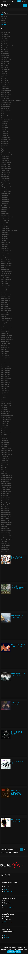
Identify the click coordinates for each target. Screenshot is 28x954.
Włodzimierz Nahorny (6, 538)
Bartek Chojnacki (5, 79)
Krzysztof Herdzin (5, 261)
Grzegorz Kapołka (5, 166)
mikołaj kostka (4, 392)
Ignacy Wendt (4, 182)
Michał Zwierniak (5, 386)
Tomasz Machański (6, 512)
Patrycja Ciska (4, 409)
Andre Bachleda (5, 53)
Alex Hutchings (4, 51)
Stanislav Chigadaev (6, 483)
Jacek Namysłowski (6, 187)
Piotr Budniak (4, 440)
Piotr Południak (5, 444)
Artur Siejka (4, 75)
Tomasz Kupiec (5, 510)
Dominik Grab (4, 141)
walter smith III (4, 526)
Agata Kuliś (4, 44)
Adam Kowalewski (5, 36)
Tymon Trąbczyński (6, 520)
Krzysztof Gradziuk (6, 259)
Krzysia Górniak (5, 257)
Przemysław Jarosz (6, 452)
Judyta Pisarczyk (5, 238)
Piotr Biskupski (4, 438)
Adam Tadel (4, 38)
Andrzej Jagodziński (6, 59)
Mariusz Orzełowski (6, 320)
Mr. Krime (3, 399)
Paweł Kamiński (5, 421)
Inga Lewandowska (6, 184)
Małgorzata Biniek (5, 347)
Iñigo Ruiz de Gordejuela (7, 186)
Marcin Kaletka (4, 304)
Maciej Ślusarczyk (5, 285)
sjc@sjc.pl (6, 937)
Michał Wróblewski (5, 382)
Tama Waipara (4, 501)
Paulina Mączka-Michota (7, 415)
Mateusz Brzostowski (6, 328)
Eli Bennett (3, 147)
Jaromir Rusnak (5, 221)
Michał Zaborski (5, 384)
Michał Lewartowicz (6, 368)
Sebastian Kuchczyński (6, 477)
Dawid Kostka (4, 133)
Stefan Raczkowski (6, 487)
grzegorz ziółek (5, 176)
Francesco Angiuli (5, 152)
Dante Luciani (4, 123)
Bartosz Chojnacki (5, 84)
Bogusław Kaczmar (6, 102)
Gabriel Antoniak (5, 156)
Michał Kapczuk (5, 366)
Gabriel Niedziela (5, 158)
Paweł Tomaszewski (6, 433)
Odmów (18, 951)
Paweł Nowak (4, 427)
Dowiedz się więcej (22, 949)
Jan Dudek (3, 211)
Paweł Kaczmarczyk (6, 419)
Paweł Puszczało (5, 431)
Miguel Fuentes (5, 390)
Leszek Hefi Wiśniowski (6, 271)
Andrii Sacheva (5, 57)
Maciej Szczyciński (5, 287)
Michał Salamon (5, 376)
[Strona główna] (5, 5)
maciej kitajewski (5, 277)
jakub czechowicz (5, 193)
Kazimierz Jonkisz (5, 252)
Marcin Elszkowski (5, 300)
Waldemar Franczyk (6, 524)
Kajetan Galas (4, 244)
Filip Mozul (3, 151)
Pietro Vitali (4, 434)
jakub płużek (4, 205)
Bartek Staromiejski (6, 82)
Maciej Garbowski (5, 275)
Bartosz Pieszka (5, 88)
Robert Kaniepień (5, 464)
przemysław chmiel (6, 448)
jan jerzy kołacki (5, 213)
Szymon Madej (5, 493)
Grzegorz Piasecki (5, 172)
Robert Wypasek (5, 469)
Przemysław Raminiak (6, 454)
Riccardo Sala (4, 460)
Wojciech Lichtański (6, 530)
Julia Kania (3, 240)
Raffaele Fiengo (5, 458)
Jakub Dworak (4, 195)
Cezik (2, 112)
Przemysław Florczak (6, 450)
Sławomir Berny (5, 499)
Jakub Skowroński (5, 207)
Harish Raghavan (5, 178)
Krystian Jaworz (5, 256)
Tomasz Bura (4, 506)
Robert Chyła (4, 462)
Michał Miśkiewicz (5, 372)
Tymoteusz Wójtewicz (6, 522)
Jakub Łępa (4, 209)
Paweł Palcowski (5, 429)
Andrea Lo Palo (5, 55)
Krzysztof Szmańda (6, 265)
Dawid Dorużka (4, 131)
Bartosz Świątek (5, 92)
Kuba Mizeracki (5, 269)
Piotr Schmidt (4, 446)
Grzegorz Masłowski (6, 168)
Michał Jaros (4, 364)
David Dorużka (4, 129)
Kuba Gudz (3, 267)
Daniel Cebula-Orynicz (6, 119)
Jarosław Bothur (5, 222)
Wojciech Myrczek (5, 532)
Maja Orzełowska (5, 292)
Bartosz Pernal (4, 86)
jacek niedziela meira (6, 189)
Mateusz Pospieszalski (6, 335)
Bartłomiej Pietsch (5, 96)
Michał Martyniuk (5, 370)
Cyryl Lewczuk (4, 114)
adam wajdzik (4, 40)
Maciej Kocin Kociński (6, 279)
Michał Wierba (4, 380)
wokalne (3, 20)
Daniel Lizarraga (5, 121)
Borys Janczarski (5, 106)
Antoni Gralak (4, 71)
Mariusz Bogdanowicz (6, 318)
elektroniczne (4, 22)
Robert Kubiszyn (5, 466)
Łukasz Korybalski (5, 545)
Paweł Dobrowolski (5, 417)
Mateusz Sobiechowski (7, 339)
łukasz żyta (4, 551)
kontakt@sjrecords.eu (8, 891)
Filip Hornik (3, 149)
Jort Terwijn (4, 236)
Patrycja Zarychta (5, 411)
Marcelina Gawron (5, 296)
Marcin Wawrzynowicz (6, 310)
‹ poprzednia (11, 849)
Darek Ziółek (4, 125)
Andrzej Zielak (4, 67)
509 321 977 (6, 935)
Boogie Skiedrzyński (6, 104)
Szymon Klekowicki (6, 491)
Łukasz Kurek (4, 547)
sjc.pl (5, 938)
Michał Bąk (4, 349)
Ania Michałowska (5, 69)
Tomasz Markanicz (6, 514)
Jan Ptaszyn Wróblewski (7, 217)
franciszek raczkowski (6, 154)
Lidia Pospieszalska (6, 273)
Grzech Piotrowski (5, 164)
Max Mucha (4, 345)
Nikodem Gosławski (6, 401)
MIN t (2, 394)
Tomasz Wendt (5, 518)
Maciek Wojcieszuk (5, 289)
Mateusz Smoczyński (6, 337)
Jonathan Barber (5, 234)
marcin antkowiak (5, 298)
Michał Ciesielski (5, 355)
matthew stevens (5, 343)
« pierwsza (3, 849)
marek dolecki (4, 312)
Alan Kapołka (4, 47)
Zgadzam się (11, 951)
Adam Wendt (4, 42)
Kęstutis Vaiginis (5, 254)
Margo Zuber (4, 316)
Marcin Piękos (4, 306)
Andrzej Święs (4, 65)
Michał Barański (5, 351)
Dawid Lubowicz (5, 135)
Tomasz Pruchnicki (5, 516)
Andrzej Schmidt (5, 63)
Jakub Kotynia (4, 197)
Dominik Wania (4, 145)
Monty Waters (4, 398)
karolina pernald (5, 248)
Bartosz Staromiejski (6, 90)
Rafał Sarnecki (4, 456)
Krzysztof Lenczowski (6, 263)
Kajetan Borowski (5, 242)
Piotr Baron (4, 436)
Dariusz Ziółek (4, 127)
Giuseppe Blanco (5, 160)
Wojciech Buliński (5, 528)
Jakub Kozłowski (5, 199)
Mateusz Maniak (5, 331)
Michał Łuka (4, 388)
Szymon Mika (4, 495)
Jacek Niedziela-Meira (6, 191)
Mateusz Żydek (5, 341)
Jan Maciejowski (5, 215)
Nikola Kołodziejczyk (6, 403)
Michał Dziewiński (5, 357)
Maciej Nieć (4, 281)
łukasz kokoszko (5, 543)
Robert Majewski (5, 468)
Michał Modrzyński (5, 374)
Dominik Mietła (4, 143)
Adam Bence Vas (5, 32)
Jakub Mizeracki (5, 201)
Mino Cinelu (4, 396)
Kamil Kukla (4, 246)
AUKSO (3, 77)
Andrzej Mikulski (5, 61)
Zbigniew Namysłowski (6, 539)
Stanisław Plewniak (6, 485)
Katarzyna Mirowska (6, 250)
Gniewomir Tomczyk (6, 162)
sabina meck (4, 473)
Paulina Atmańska (5, 413)
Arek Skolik (4, 73)
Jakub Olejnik (4, 203)
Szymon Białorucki (5, 489)
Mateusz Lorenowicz (6, 329)
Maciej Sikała (4, 283)
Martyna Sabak (5, 326)
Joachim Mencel (5, 226)
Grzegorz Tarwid (5, 174)
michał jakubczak (5, 363)
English (24, 1)
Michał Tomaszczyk (6, 378)
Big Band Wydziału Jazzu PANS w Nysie (11, 100)
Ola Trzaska (4, 407)
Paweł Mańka (4, 425)
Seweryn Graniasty (5, 481)
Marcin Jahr (4, 302)
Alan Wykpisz (4, 49)
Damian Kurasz (5, 117)
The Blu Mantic (4, 504)
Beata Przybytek (5, 98)
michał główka (4, 359)
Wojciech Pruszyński (6, 536)
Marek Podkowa (5, 314)
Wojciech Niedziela (5, 534)
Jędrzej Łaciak (4, 224)
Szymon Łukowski (5, 497)
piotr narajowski (5, 442)
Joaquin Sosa (4, 232)
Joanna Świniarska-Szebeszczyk (9, 230)
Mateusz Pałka (5, 333)
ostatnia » (15, 852)
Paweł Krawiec (4, 423)
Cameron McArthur (6, 110)
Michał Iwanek (4, 361)
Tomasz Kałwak (5, 508)
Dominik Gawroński (5, 139)
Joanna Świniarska (5, 228)
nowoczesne (4, 18)
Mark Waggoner (5, 322)
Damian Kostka (5, 116)
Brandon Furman (5, 108)
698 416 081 (6, 889)
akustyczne (4, 16)
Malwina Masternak (6, 294)
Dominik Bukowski (5, 137)
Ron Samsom (4, 471)
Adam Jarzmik (4, 34)
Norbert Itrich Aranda (6, 405)
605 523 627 (6, 905)
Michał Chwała (4, 353)
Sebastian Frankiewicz (6, 475)
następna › (8, 852)
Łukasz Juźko (4, 541)
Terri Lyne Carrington (6, 503)
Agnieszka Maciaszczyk (7, 46)
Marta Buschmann (5, 324)
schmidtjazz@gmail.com (9, 907)
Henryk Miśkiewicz (5, 180)
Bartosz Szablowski (6, 94)
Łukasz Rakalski (5, 549)
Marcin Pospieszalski (6, 308)
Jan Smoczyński (5, 219)
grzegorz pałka (5, 170)
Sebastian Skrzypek (6, 479)
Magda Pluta (4, 291)
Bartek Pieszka (5, 81)
